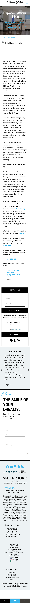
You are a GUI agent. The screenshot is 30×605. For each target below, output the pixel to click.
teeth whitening (19, 209)
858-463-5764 (16, 329)
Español (15, 561)
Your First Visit (11, 572)
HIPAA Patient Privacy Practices (13, 552)
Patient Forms (11, 574)
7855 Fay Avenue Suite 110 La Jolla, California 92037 (13, 273)
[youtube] (11, 468)
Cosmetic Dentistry (12, 528)
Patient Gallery (14, 554)
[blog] (22, 468)
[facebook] (7, 468)
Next (28, 370)
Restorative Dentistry (12, 536)
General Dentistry (12, 533)
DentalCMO (13, 585)
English (15, 559)
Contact (11, 579)
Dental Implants (12, 531)
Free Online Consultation (11, 577)
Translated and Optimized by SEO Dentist (15, 587)
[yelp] (18, 468)
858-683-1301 (12, 259)
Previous (1, 370)
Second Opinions (14, 556)
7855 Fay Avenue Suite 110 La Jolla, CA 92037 (15, 492)
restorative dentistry (10, 236)
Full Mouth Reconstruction (12, 534)
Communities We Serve (14, 549)
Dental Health (11, 22)
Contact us (7, 246)
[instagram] (15, 468)
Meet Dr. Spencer (14, 548)
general (21, 233)
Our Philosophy (13, 551)
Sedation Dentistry (12, 530)
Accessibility (14, 557)
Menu (27, 2)
